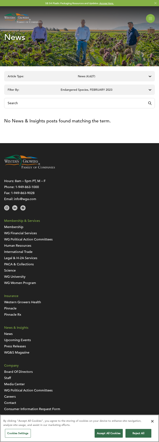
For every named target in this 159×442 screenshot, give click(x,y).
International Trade (18, 252)
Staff (7, 378)
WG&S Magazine (16, 352)
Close (155, 3)
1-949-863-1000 (27, 187)
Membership (13, 227)
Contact (10, 403)
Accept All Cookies (108, 433)
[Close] (152, 421)
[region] (79, 428)
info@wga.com (25, 199)
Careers (10, 397)
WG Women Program (20, 283)
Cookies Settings (17, 433)
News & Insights (16, 328)
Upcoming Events (17, 340)
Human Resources (17, 246)
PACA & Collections (19, 264)
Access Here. (106, 3)
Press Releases (15, 346)
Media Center (14, 384)
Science (10, 270)
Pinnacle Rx (12, 315)
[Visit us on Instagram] (6, 209)
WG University (14, 277)
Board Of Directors (18, 372)
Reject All (138, 433)
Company (11, 366)
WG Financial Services (20, 233)
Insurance (11, 296)
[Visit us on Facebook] (22, 209)
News (8, 334)
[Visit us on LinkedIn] (14, 209)
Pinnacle (10, 308)
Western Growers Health (22, 302)
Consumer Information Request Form (32, 409)
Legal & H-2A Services (20, 258)
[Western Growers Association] (22, 24)
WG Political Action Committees (28, 239)
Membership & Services (22, 221)
